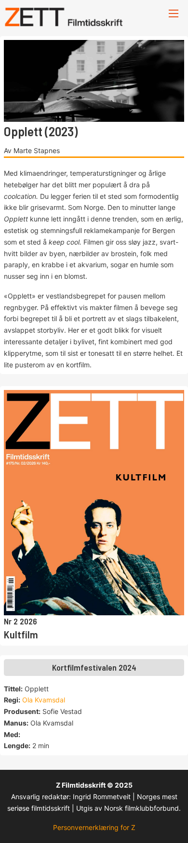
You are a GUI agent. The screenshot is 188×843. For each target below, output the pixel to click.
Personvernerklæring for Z (94, 827)
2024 (127, 667)
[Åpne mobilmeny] (173, 13)
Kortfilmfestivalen (85, 667)
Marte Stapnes (36, 150)
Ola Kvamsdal (43, 700)
